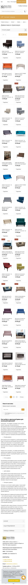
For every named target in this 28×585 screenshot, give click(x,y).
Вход (8, 1)
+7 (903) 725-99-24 (7, 559)
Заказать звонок (21, 1)
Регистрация (13, 1)
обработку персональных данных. (14, 414)
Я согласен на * (14, 414)
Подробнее (5, 57)
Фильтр (24, 34)
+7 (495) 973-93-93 (7, 561)
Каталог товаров (9, 17)
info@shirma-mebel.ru (11, 563)
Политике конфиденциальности (13, 574)
